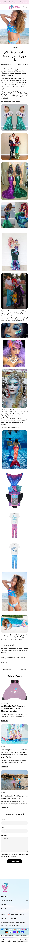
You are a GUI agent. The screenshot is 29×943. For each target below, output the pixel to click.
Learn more (4, 720)
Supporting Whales (14, 925)
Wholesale (4, 925)
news (21, 657)
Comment (4, 835)
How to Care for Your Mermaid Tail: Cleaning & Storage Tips (14, 797)
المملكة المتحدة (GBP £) (17, 914)
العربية (3, 914)
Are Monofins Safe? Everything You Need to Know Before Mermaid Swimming (13, 708)
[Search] (23, 7)
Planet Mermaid (10, 935)
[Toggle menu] (1, 7)
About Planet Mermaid (7, 922)
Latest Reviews (20, 922)
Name (3, 819)
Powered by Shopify (22, 935)
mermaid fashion (11, 657)
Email (3, 827)
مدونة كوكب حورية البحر (21, 64)
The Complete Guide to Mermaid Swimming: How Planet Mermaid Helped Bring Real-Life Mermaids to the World (14, 753)
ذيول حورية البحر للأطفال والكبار (12, 650)
